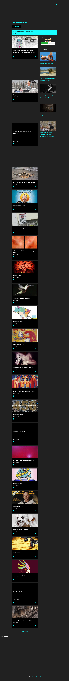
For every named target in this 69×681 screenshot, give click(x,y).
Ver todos (15, 33)
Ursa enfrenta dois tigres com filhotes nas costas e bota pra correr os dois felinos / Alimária (47, 134)
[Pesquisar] (56, 4)
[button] (35, 57)
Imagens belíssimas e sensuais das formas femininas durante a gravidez (47, 97)
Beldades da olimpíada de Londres (47, 63)
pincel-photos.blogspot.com (20, 22)
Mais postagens (24, 631)
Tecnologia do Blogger (35, 676)
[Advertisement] (34, 12)
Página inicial (16, 26)
